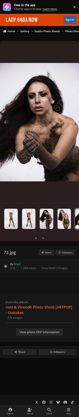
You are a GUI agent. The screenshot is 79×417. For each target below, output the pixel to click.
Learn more (8, 7)
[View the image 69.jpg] (29, 219)
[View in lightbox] (39, 122)
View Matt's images (54, 268)
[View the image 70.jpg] (46, 219)
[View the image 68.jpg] (11, 219)
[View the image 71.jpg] (64, 219)
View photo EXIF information (39, 332)
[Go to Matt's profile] (6, 266)
